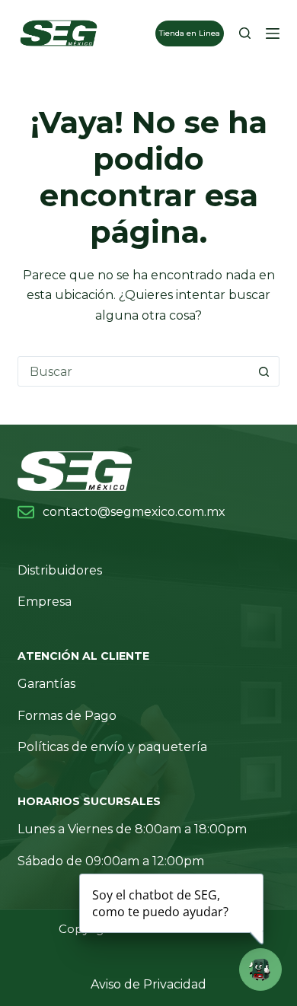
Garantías (46, 684)
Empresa (45, 601)
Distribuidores (60, 570)
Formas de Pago (67, 715)
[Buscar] (245, 33)
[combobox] (133, 371)
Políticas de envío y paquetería (112, 747)
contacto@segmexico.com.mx (134, 512)
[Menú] (272, 33)
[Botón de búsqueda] (264, 371)
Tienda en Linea (189, 33)
